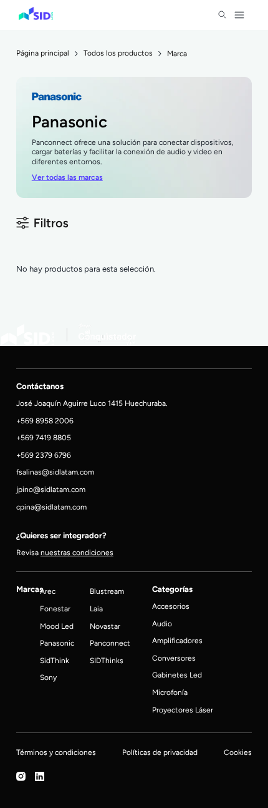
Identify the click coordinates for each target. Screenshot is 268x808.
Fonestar (55, 608)
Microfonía (170, 692)
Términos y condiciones (56, 752)
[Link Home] (36, 14)
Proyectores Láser (182, 709)
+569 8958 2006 (45, 420)
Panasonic (57, 643)
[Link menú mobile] (222, 14)
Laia (96, 608)
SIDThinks (106, 660)
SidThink (54, 660)
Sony (48, 677)
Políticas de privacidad (160, 752)
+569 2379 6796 (43, 455)
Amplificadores (177, 640)
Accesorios (170, 606)
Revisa (64, 552)
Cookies (238, 752)
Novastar (105, 626)
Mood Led (57, 626)
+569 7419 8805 (43, 437)
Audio (162, 623)
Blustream (107, 591)
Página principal (42, 53)
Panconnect (110, 643)
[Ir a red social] (21, 778)
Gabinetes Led (177, 674)
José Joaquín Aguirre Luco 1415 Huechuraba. (92, 403)
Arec (47, 591)
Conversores (174, 658)
